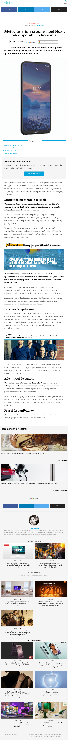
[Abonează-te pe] (30, 42)
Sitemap (46, 736)
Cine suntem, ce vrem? (36, 734)
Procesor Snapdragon (10, 148)
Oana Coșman (17, 41)
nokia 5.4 (46, 575)
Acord (53, 734)
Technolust (40, 25)
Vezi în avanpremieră (34, 173)
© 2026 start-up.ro (11, 734)
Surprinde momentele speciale (13, 145)
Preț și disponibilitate (10, 153)
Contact (57, 736)
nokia (28, 575)
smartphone (22, 575)
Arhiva (52, 736)
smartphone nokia (37, 575)
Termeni (36, 736)
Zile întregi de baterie (10, 150)
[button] (60, 4)
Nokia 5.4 (8, 415)
